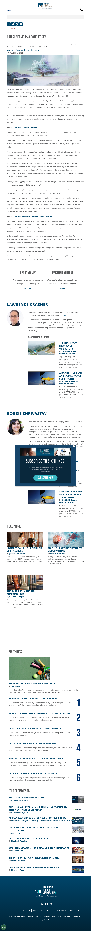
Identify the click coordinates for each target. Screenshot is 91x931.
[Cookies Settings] (3, 927)
